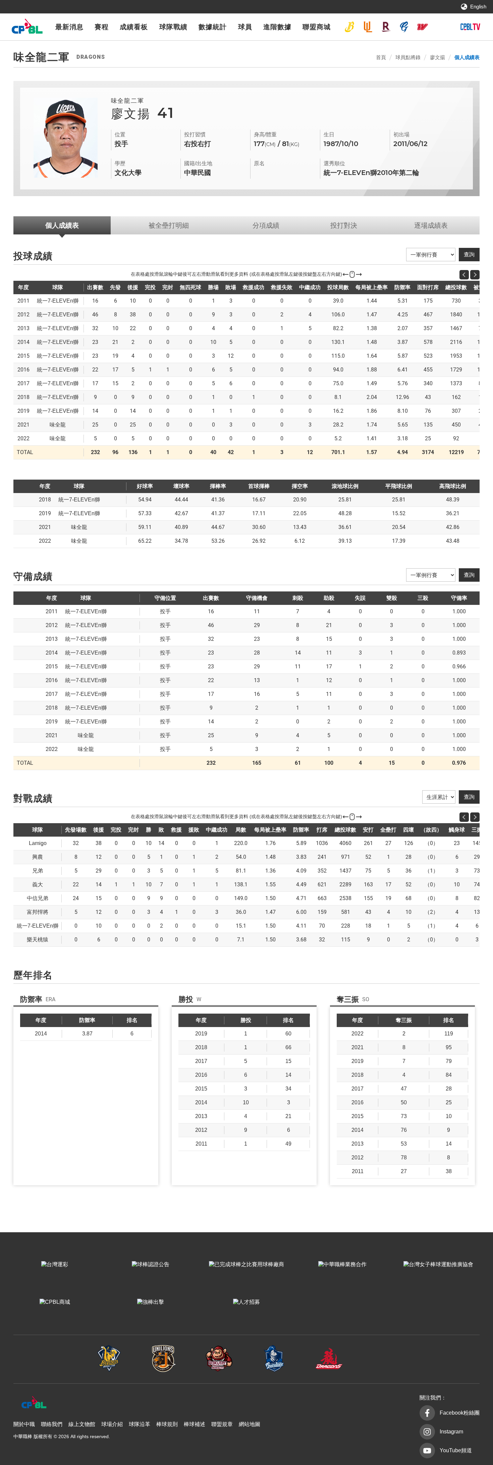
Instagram (451, 1431)
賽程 (102, 27)
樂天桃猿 (386, 26)
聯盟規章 (222, 1424)
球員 (245, 27)
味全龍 (422, 26)
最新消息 (69, 27)
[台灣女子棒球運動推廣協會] (438, 1264)
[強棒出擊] (150, 1302)
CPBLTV (470, 26)
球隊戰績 (173, 27)
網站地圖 (249, 1424)
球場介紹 (112, 1424)
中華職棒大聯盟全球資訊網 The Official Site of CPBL (27, 28)
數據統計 (213, 27)
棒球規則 (167, 1424)
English (478, 6)
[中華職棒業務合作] (342, 1264)
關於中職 (24, 1424)
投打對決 (343, 225)
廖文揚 (437, 57)
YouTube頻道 (456, 1450)
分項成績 (266, 225)
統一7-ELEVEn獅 (368, 26)
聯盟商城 (317, 27)
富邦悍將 (404, 26)
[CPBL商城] (54, 1302)
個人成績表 (467, 57)
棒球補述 (194, 1424)
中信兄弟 (349, 26)
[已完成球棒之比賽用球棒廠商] (246, 1264)
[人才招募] (246, 1302)
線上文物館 (81, 1424)
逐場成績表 (431, 225)
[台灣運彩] (54, 1264)
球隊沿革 (139, 1424)
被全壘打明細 (169, 225)
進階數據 (277, 27)
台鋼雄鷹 (440, 26)
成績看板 (134, 27)
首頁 (381, 57)
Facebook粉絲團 (460, 1413)
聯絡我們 (51, 1424)
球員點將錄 (408, 57)
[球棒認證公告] (150, 1264)
